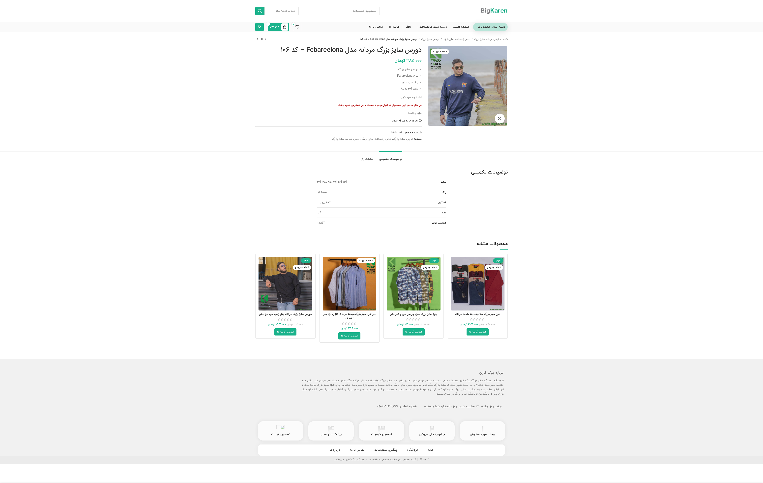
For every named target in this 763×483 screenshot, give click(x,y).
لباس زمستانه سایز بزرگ (456, 39)
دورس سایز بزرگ (430, 39)
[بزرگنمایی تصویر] (500, 118)
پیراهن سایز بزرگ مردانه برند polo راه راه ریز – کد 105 (349, 316)
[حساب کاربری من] (259, 27)
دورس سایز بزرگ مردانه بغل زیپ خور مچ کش (285, 314)
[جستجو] (259, 11)
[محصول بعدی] (257, 39)
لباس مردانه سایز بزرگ (486, 39)
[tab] (390, 157)
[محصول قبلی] (265, 39)
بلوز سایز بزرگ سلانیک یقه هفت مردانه (478, 314)
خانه (505, 39)
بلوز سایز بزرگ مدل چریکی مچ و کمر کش (413, 314)
